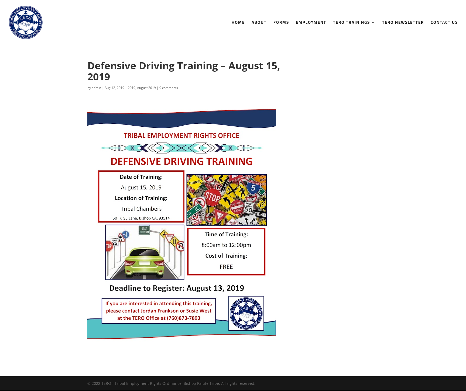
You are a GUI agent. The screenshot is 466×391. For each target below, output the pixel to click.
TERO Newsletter (403, 23)
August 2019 (146, 87)
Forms (281, 23)
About (259, 23)
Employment (311, 23)
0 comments (168, 87)
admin (96, 87)
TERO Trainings (351, 23)
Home (238, 23)
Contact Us (444, 23)
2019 (131, 87)
